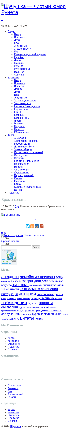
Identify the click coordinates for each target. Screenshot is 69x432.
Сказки (18, 178)
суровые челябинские (46, 314)
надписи (33, 303)
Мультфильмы (22, 68)
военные (5, 281)
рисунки (41, 310)
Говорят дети (22, 143)
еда (3, 232)
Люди (17, 60)
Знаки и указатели (25, 100)
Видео (11, 31)
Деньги (18, 89)
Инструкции (21, 155)
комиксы (11, 298)
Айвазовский (15, 394)
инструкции (9, 294)
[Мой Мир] (37, 226)
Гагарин (12, 397)
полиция (53, 307)
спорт (22, 314)
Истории (19, 158)
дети (45, 281)
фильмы (15, 319)
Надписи (19, 126)
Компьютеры (21, 117)
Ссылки (12, 349)
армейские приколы (37, 277)
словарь (58, 311)
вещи (59, 277)
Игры (17, 51)
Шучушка (15, 426)
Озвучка (19, 74)
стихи (28, 314)
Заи (10, 391)
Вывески (19, 86)
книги (3, 298)
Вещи (17, 34)
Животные (20, 45)
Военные (19, 37)
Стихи (17, 184)
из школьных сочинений (39, 289)
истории (27, 293)
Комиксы (19, 115)
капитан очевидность (50, 294)
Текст (11, 135)
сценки (65, 314)
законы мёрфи (36, 285)
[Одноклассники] (32, 226)
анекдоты (10, 276)
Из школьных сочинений (28, 152)
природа (19, 310)
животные (20, 285)
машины (48, 298)
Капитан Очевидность (27, 106)
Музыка (18, 66)
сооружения (10, 314)
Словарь (19, 181)
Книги (17, 112)
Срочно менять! (10, 241)
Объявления (21, 132)
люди (38, 298)
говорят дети (31, 281)
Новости (19, 166)
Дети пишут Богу (24, 146)
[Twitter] (28, 226)
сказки (50, 311)
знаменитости (10, 289)
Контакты (13, 341)
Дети (17, 40)
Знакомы (13, 388)
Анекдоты (20, 138)
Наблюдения (21, 163)
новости (46, 303)
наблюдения (14, 302)
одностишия (26, 307)
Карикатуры (21, 109)
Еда (16, 43)
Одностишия (21, 172)
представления (7, 311)
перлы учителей (41, 307)
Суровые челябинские (27, 187)
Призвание (14, 385)
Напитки (19, 71)
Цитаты (18, 189)
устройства (6, 319)
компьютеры (25, 298)
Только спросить (33, 235)
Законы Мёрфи (23, 149)
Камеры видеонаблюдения (30, 54)
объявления (9, 307)
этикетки (38, 319)
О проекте (14, 343)
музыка (58, 298)
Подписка (13, 192)
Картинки (13, 77)
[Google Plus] (41, 226)
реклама (30, 310)
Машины (19, 63)
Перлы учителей (24, 175)
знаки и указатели (53, 285)
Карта (11, 338)
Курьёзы (19, 57)
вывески (16, 281)
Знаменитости (22, 48)
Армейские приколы (26, 140)
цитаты (27, 318)
